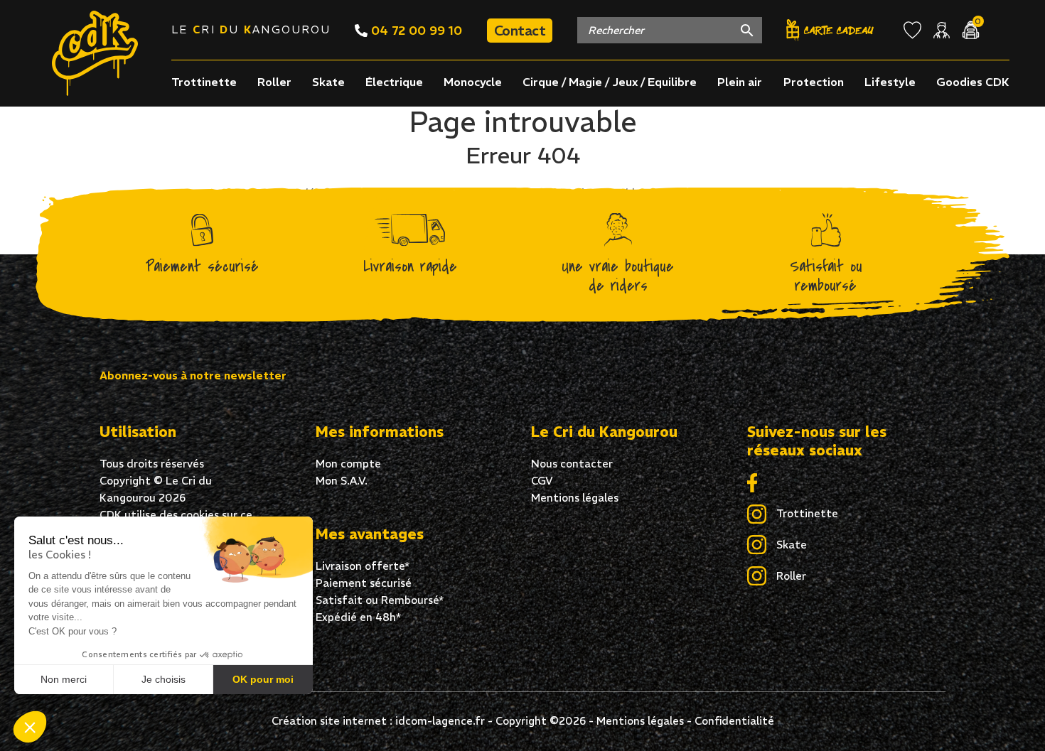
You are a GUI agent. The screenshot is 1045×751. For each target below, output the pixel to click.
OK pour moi (263, 679)
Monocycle (473, 82)
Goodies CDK (972, 82)
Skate (328, 82)
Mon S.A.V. (342, 480)
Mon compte (348, 463)
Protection (813, 82)
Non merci (64, 679)
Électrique (394, 82)
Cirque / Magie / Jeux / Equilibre (609, 82)
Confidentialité (734, 721)
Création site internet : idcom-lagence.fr (378, 721)
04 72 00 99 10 (415, 30)
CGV (542, 480)
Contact (520, 30)
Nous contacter (572, 463)
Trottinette (204, 82)
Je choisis (163, 679)
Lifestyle (890, 82)
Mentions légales (574, 497)
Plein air (739, 82)
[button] (30, 727)
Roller (274, 82)
